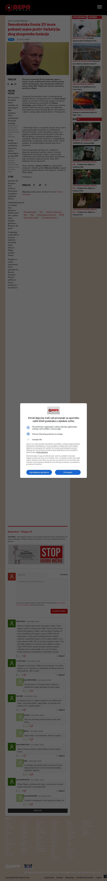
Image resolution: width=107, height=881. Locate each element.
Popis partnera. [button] (42, 452)
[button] (53, 439)
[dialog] (53, 440)
